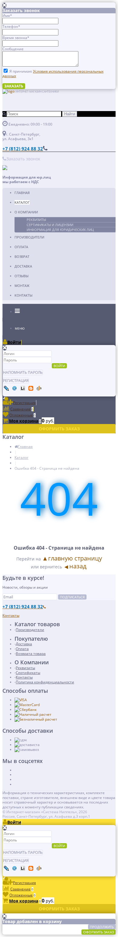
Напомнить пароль (23, 372)
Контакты (23, 295)
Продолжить (102, 927)
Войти (59, 365)
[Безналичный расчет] (36, 719)
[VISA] (21, 699)
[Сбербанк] (26, 709)
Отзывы (21, 276)
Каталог (22, 202)
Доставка (23, 266)
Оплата (21, 247)
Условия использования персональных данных (52, 74)
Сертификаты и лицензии (50, 224)
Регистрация (16, 380)
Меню (20, 328)
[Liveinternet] (22, 388)
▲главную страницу (72, 558)
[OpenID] (39, 388)
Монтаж (22, 285)
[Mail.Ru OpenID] (14, 388)
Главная (22, 192)
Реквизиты (36, 219)
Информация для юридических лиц (60, 229)
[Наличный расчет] (33, 714)
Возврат (22, 256)
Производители (29, 237)
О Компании (26, 212)
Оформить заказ (98, 932)
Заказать (13, 86)
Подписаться (72, 597)
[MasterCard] (27, 704)
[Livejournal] (6, 388)
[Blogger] (31, 388)
